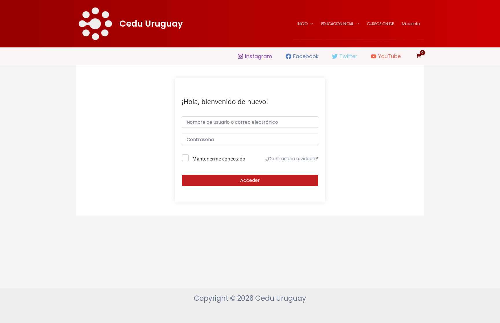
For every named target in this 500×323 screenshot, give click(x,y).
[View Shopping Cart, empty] (418, 56)
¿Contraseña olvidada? (291, 158)
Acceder (250, 180)
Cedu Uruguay (151, 23)
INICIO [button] (302, 24)
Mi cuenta (411, 24)
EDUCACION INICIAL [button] (337, 24)
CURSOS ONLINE (380, 24)
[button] (310, 24)
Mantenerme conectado (218, 159)
